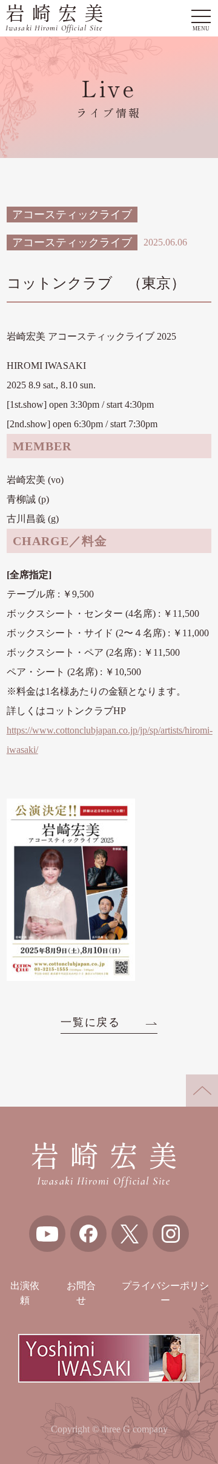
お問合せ (81, 1292)
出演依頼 (24, 1292)
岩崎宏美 (57, 18)
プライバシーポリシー (165, 1292)
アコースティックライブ (72, 214)
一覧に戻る (91, 1022)
